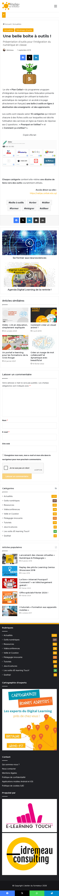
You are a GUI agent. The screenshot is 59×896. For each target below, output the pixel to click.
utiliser (45, 208)
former (15, 208)
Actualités (17, 24)
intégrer (30, 208)
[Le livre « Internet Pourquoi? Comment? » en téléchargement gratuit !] (9, 583)
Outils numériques (12, 501)
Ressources (9, 505)
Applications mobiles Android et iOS (17, 781)
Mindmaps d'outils (24, 30)
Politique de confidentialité (13, 777)
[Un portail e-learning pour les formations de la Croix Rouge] (15, 342)
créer (33, 202)
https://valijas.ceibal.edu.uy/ (43, 193)
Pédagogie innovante (13, 518)
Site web (6, 444)
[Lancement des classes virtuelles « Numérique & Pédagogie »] (9, 559)
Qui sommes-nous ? (10, 764)
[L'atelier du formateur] (10, 6)
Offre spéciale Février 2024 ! (33, 592)
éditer (46, 202)
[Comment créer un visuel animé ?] (44, 315)
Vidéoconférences (12, 509)
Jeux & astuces (10, 527)
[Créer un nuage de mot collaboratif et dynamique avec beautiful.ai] (44, 342)
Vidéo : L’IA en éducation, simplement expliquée (15, 326)
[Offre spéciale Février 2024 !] (9, 597)
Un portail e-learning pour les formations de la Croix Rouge (15, 355)
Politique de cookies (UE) (13, 786)
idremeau (10, 50)
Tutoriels (7, 522)
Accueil (8, 24)
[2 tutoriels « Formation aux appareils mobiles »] (9, 611)
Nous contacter (9, 769)
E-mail (5, 432)
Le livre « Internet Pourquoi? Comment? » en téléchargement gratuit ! (35, 582)
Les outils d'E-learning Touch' (17, 531)
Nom (5, 420)
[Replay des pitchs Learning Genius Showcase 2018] (9, 571)
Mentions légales (9, 773)
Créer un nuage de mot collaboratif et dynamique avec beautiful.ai (42, 356)
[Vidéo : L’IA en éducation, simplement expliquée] (15, 315)
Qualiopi (7, 536)
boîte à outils (17, 202)
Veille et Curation (11, 514)
